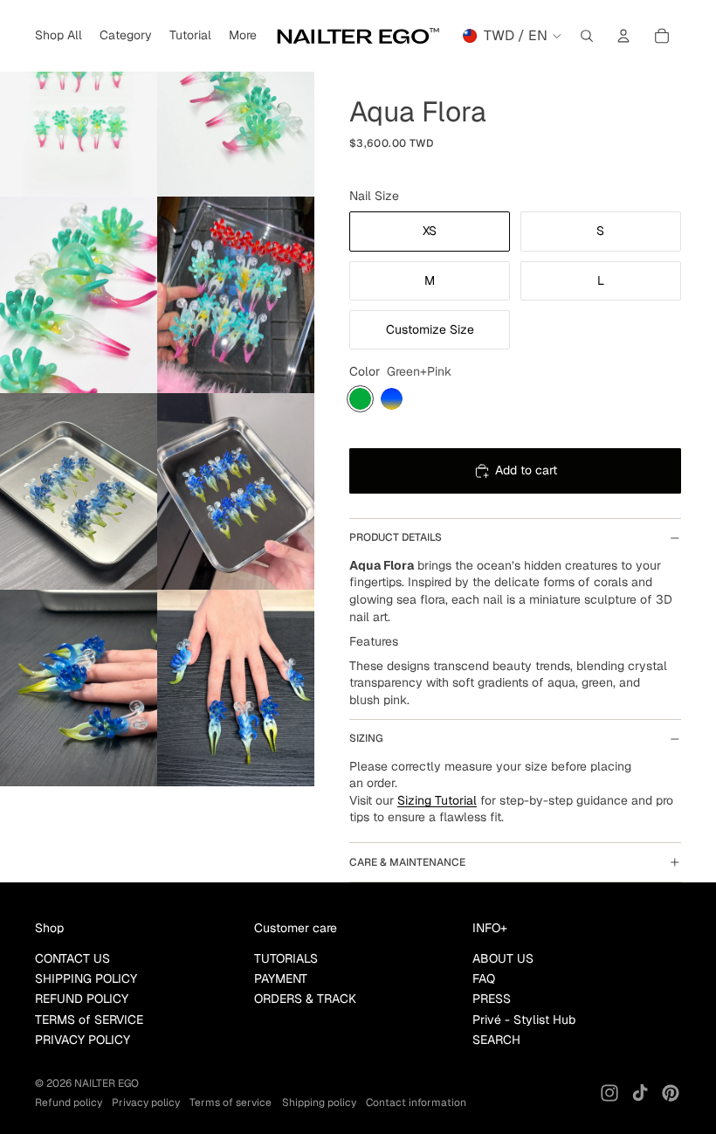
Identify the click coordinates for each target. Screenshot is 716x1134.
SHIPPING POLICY (86, 978)
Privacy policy (146, 1103)
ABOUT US (503, 958)
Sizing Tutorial (437, 800)
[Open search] (587, 36)
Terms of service (230, 1103)
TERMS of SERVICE (89, 1019)
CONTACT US (72, 958)
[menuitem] (243, 36)
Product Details (395, 537)
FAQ (483, 978)
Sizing (366, 738)
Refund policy (68, 1103)
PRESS (491, 998)
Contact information (416, 1103)
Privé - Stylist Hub (523, 1019)
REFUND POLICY (81, 998)
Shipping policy (319, 1103)
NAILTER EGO (106, 1083)
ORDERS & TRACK (305, 998)
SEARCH (496, 1040)
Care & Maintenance (407, 862)
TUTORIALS (286, 958)
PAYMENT (280, 978)
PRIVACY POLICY (82, 1040)
